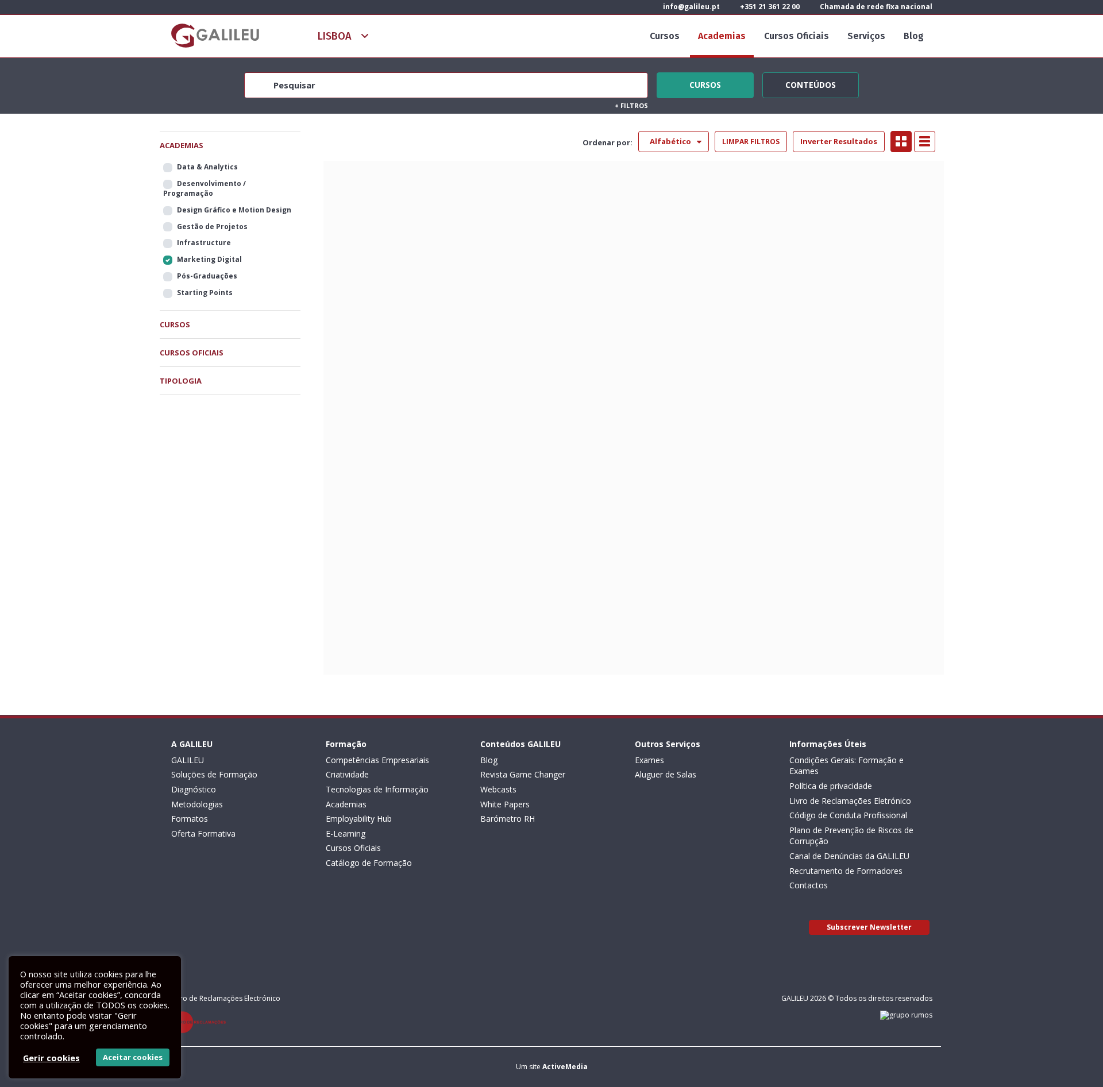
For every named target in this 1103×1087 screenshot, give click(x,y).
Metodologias (197, 804)
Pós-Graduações (207, 276)
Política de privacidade (830, 785)
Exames (649, 760)
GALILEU (187, 760)
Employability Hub (359, 818)
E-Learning (345, 833)
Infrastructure (204, 242)
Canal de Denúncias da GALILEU (849, 855)
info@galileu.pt (690, 6)
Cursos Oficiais (796, 35)
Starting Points (205, 292)
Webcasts (498, 789)
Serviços (866, 35)
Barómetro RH (507, 818)
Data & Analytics (207, 167)
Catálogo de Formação (369, 862)
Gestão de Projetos (212, 226)
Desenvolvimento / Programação (204, 188)
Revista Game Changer (522, 774)
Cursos (665, 35)
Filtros (631, 105)
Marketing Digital (209, 259)
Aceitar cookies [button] (133, 1057)
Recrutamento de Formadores (846, 870)
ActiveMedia (565, 1066)
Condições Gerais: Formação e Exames (846, 766)
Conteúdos (810, 83)
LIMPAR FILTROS (751, 141)
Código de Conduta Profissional (848, 815)
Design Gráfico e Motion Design (234, 210)
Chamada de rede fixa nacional (875, 6)
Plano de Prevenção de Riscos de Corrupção (851, 836)
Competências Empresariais (377, 760)
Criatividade (347, 774)
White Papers (505, 804)
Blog (914, 35)
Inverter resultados (838, 141)
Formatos (189, 818)
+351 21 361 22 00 (769, 6)
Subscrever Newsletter (869, 927)
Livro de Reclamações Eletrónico (850, 800)
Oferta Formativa (203, 833)
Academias (722, 35)
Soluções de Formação (214, 774)
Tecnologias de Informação (377, 789)
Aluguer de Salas (665, 774)
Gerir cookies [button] (51, 1057)
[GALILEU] (215, 36)
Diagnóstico (193, 789)
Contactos (808, 885)
